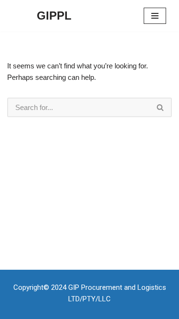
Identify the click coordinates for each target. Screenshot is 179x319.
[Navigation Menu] (155, 16)
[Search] (160, 107)
